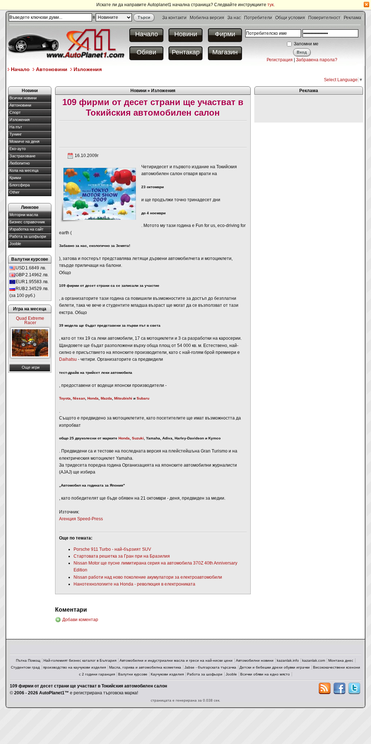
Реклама (352, 17)
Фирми (225, 34)
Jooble (15, 243)
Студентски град (25, 667)
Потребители (258, 17)
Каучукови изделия (167, 674)
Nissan (79, 398)
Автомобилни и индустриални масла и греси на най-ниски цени (176, 660)
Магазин (225, 52)
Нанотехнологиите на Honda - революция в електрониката (134, 584)
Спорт (15, 112)
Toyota (65, 398)
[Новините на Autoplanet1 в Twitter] (354, 688)
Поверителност (324, 17)
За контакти (174, 17)
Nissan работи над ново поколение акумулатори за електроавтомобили (148, 577)
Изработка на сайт (26, 229)
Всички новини (23, 98)
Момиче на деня (24, 141)
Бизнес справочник (27, 222)
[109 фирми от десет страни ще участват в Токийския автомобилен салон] (99, 193)
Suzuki (138, 438)
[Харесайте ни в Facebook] (339, 688)
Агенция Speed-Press (81, 518)
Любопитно (19, 163)
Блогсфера (19, 185)
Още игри (30, 367)
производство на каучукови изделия (74, 667)
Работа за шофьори (27, 236)
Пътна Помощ (28, 660)
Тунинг (15, 134)
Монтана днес (340, 660)
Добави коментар (80, 619)
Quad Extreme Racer (30, 320)
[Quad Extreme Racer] (30, 343)
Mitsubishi (123, 398)
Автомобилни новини (255, 660)
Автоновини (51, 69)
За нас (234, 17)
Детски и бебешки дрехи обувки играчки (274, 667)
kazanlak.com (313, 660)
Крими (15, 177)
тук (270, 4)
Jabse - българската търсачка (210, 667)
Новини (185, 34)
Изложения (88, 69)
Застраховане (22, 156)
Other (14, 192)
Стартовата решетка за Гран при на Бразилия (122, 556)
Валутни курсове (132, 674)
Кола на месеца (23, 170)
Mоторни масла (23, 214)
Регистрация (280, 59)
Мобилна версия (207, 17)
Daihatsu (68, 359)
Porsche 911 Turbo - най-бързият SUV (112, 549)
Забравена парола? (316, 59)
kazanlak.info (288, 660)
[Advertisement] (140, 79)
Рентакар (186, 52)
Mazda (106, 398)
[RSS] (324, 688)
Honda (93, 398)
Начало (146, 34)
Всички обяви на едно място (265, 674)
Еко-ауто (17, 148)
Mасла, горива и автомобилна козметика (145, 667)
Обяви (146, 52)
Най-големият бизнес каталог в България (79, 660)
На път (15, 127)
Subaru (143, 398)
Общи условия (290, 17)
